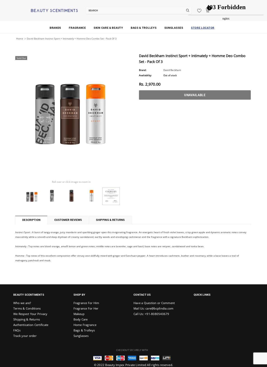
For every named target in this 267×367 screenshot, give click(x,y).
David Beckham (172, 70)
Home (19, 38)
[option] (71, 110)
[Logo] (49, 10)
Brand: (142, 70)
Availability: (145, 75)
